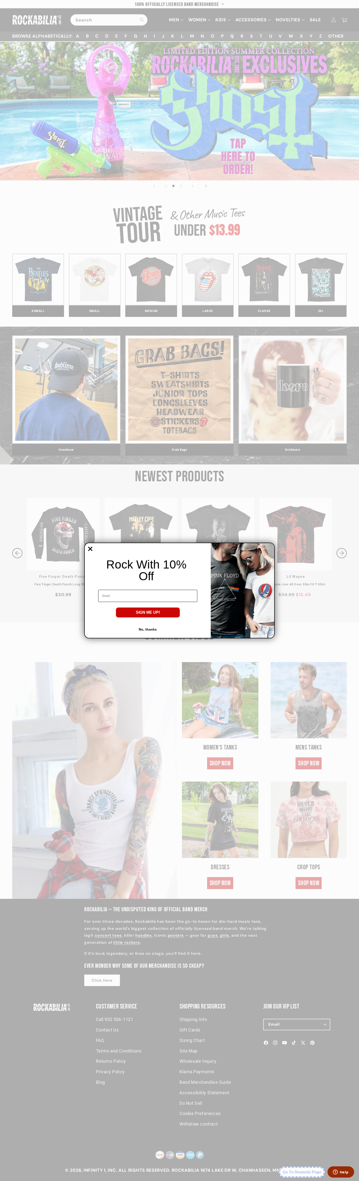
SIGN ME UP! (148, 612)
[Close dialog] (90, 549)
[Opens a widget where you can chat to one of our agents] (340, 1172)
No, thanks (148, 629)
